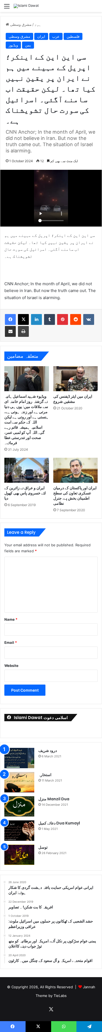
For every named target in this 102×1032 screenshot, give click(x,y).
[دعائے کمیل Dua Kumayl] (19, 830)
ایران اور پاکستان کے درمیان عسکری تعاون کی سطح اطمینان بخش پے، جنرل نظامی (75, 495)
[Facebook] (10, 319)
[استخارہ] (19, 782)
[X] (23, 319)
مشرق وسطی (21, 24)
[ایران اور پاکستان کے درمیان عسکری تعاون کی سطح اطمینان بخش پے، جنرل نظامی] (75, 470)
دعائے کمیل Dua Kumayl (59, 823)
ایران (41, 36)
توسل (43, 847)
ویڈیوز (13, 45)
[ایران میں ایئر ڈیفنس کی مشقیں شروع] (75, 378)
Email (10, 642)
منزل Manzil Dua (53, 799)
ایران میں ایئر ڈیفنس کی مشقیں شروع (72, 399)
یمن (28, 45)
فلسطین (73, 36)
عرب (56, 36)
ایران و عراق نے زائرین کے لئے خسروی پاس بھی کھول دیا (25, 493)
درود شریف (47, 750)
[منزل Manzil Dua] (19, 806)
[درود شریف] (19, 758)
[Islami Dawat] (26, 6)
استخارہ (44, 774)
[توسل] (19, 855)
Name (10, 619)
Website (11, 665)
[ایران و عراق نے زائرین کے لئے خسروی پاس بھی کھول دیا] (26, 470)
